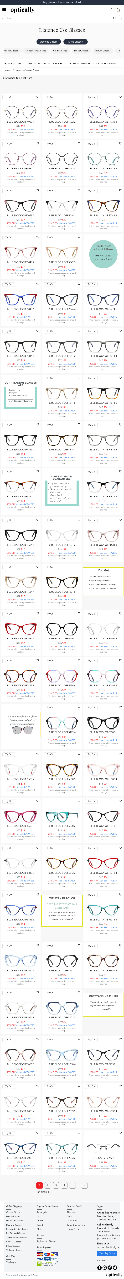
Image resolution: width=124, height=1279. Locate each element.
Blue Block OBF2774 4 (62, 309)
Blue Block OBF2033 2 (20, 1111)
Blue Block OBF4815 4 (103, 450)
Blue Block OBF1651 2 (103, 971)
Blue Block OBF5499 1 (62, 639)
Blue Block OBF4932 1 (20, 122)
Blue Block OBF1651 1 (62, 971)
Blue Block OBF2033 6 (62, 1158)
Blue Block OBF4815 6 (103, 497)
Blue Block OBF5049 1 (20, 216)
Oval (39, 1217)
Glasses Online (13, 1212)
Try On (8, 97)
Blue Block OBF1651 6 (20, 1064)
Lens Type (86, 63)
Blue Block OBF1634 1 (20, 545)
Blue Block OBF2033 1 (103, 1064)
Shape (30, 63)
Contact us (72, 1221)
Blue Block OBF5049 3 (103, 216)
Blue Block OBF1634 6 (20, 639)
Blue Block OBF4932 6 (103, 169)
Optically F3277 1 (103, 1158)
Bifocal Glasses (13, 1246)
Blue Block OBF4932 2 (62, 122)
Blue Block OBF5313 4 (103, 873)
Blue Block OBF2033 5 (20, 1158)
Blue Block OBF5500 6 (62, 826)
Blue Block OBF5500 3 (62, 779)
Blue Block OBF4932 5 (62, 169)
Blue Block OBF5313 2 (20, 873)
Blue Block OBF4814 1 (20, 356)
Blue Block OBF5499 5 (103, 686)
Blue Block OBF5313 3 (62, 873)
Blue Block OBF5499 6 (62, 732)
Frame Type (57, 63)
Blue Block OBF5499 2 (103, 639)
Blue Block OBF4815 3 (62, 450)
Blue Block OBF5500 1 (103, 732)
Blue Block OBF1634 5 (62, 592)
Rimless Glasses (13, 1242)
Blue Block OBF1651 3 (20, 1018)
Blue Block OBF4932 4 (20, 169)
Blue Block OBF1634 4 (20, 592)
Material (42, 63)
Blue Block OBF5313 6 (103, 920)
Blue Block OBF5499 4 (62, 686)
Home (7, 70)
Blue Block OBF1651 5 (62, 1018)
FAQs (69, 1217)
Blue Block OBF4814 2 (62, 356)
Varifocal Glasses (14, 1250)
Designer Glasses (14, 1225)
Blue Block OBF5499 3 (20, 686)
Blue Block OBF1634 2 (62, 545)
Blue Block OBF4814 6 (103, 403)
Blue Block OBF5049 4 (20, 262)
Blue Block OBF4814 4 (103, 356)
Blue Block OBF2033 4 (103, 1111)
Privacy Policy (73, 1229)
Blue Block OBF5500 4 (103, 779)
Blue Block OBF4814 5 (62, 403)
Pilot (39, 1229)
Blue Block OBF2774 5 (103, 309)
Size (19, 63)
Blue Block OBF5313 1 (103, 826)
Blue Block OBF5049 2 (62, 216)
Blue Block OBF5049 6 (20, 309)
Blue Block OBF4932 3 (103, 122)
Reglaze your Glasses (46, 1241)
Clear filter (112, 64)
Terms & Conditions (76, 1225)
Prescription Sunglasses (17, 1229)
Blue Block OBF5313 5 (20, 920)
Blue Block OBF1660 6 (62, 1064)
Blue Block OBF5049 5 (62, 262)
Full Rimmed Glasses (16, 1233)
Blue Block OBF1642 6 (20, 971)
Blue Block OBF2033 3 (62, 1111)
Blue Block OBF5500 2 (20, 779)
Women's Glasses (48, 41)
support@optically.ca (108, 1247)
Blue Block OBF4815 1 (20, 450)
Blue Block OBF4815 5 (20, 497)
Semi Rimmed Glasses (16, 1238)
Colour (72, 63)
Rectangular (42, 1212)
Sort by (99, 63)
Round (40, 1225)
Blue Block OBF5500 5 (20, 826)
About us (71, 1212)
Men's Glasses (75, 41)
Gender (8, 63)
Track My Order (107, 1253)
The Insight (11, 1262)
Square (40, 1221)
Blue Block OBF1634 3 (103, 545)
